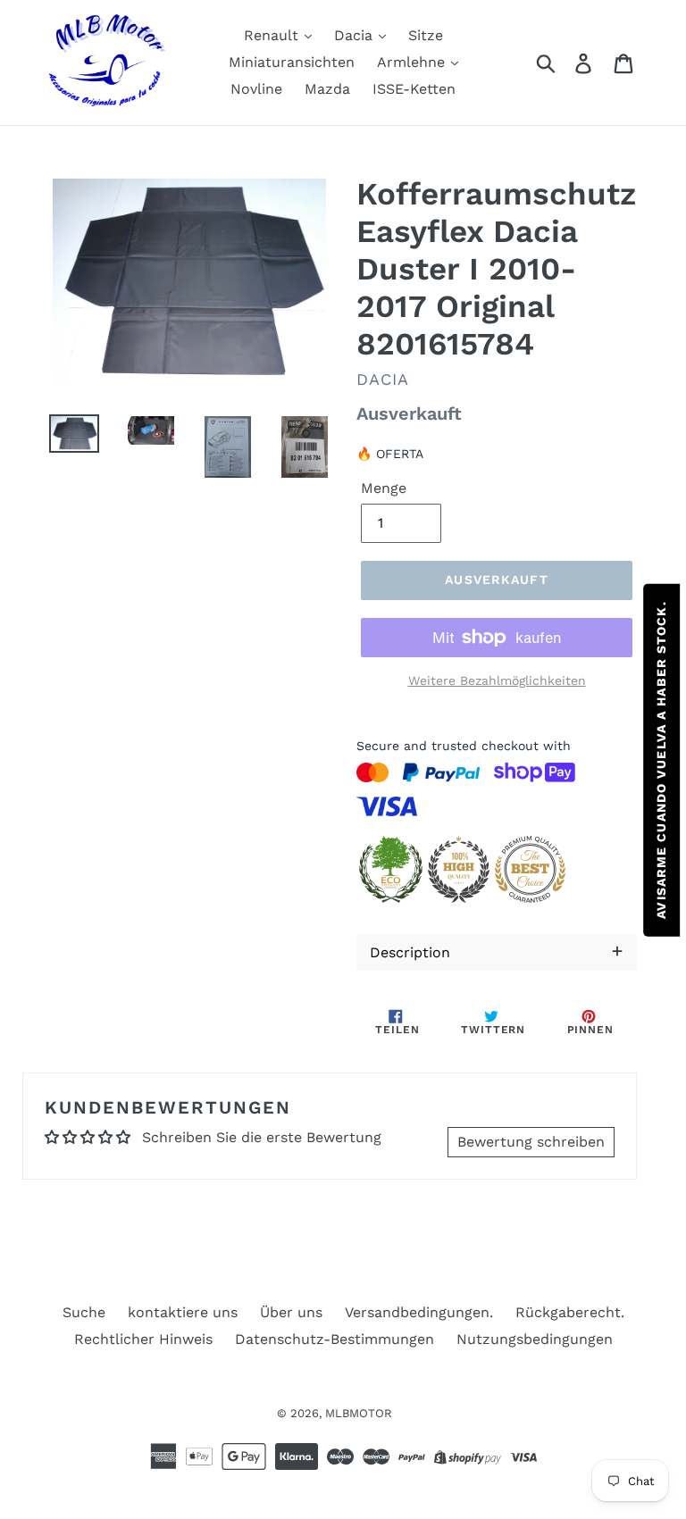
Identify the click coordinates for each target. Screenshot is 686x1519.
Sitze (425, 35)
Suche (84, 1312)
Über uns (291, 1312)
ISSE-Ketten (414, 88)
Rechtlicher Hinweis (143, 1339)
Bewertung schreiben (531, 1141)
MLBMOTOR (358, 1413)
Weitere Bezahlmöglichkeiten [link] (497, 680)
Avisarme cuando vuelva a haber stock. (661, 759)
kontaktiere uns (183, 1312)
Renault (273, 35)
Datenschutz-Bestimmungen (334, 1339)
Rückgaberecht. (569, 1312)
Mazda (327, 88)
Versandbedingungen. (419, 1312)
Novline (256, 88)
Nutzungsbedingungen (534, 1339)
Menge (383, 488)
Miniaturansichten (292, 62)
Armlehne (413, 62)
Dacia (355, 35)
